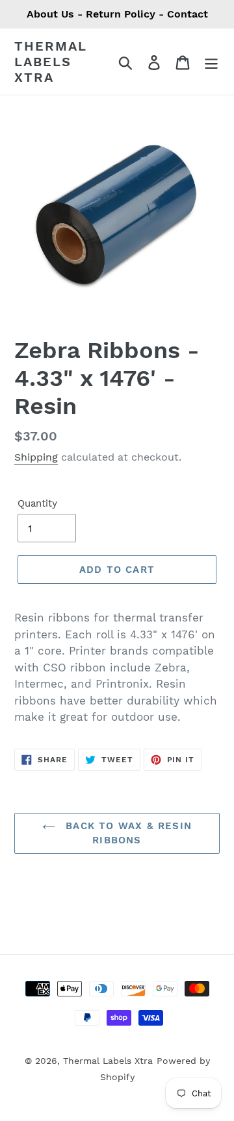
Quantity (37, 503)
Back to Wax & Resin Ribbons (127, 833)
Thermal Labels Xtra (50, 61)
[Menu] (211, 62)
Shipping (36, 457)
